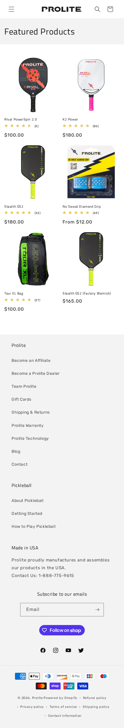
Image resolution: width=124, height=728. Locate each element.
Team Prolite (24, 386)
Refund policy (94, 698)
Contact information (65, 716)
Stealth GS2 (14, 206)
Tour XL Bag (13, 293)
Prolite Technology (30, 438)
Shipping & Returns (31, 412)
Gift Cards (21, 399)
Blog (16, 451)
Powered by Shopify (60, 698)
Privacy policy (32, 707)
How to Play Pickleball (33, 526)
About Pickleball (28, 500)
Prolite (37, 698)
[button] (11, 9)
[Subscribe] (97, 609)
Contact (19, 464)
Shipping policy (96, 707)
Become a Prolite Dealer (36, 373)
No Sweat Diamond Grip (82, 206)
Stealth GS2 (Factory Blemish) (87, 293)
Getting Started (27, 513)
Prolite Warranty (28, 425)
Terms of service (63, 707)
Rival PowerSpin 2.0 (20, 119)
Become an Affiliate (31, 360)
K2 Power (70, 119)
